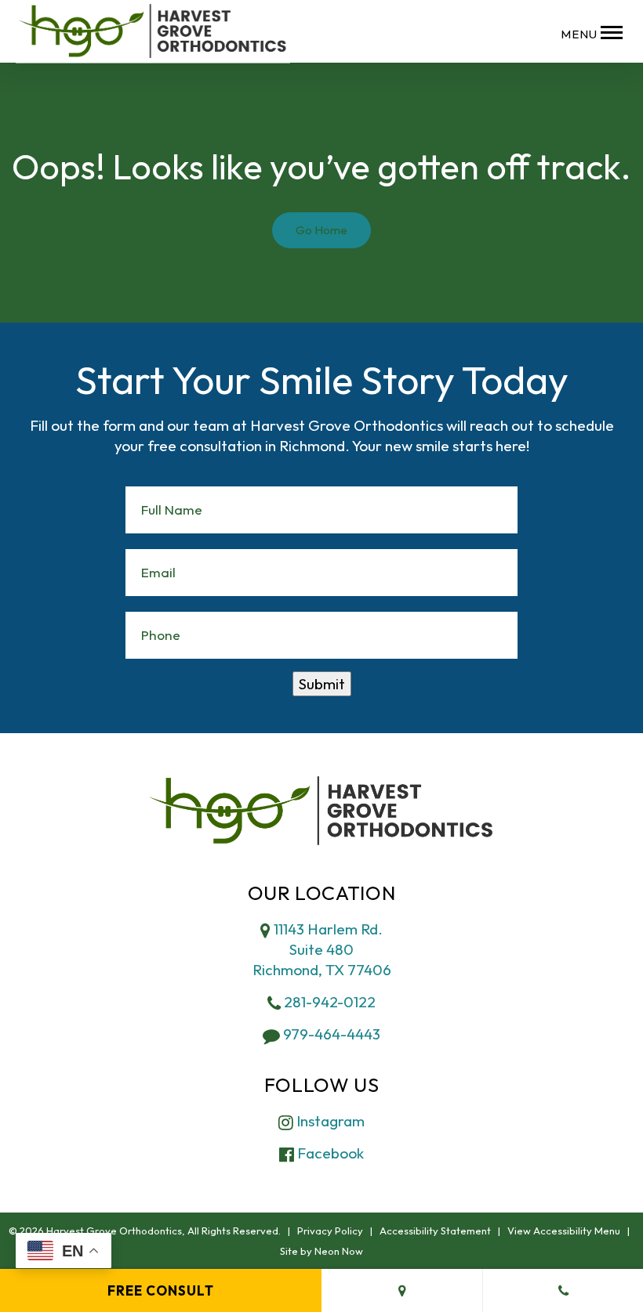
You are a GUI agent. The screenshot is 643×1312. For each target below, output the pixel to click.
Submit (322, 683)
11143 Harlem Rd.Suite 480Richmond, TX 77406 (321, 949)
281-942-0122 (328, 1001)
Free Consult (160, 1290)
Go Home (321, 229)
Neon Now (338, 1251)
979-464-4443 (330, 1034)
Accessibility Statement (435, 1230)
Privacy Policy (330, 1230)
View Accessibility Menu (563, 1230)
